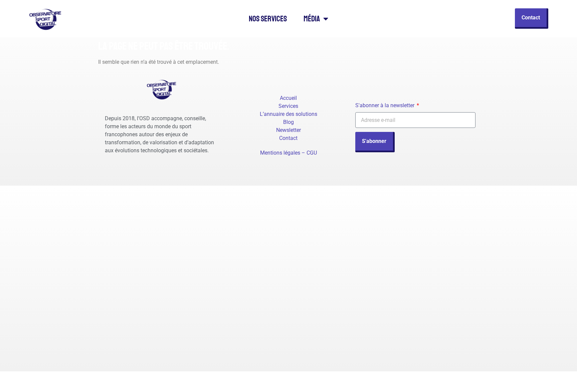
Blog (288, 122)
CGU (312, 153)
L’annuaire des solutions (288, 114)
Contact (288, 138)
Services (288, 106)
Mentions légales (280, 153)
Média (312, 19)
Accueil (288, 98)
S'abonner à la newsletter (385, 106)
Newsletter (288, 130)
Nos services (268, 19)
